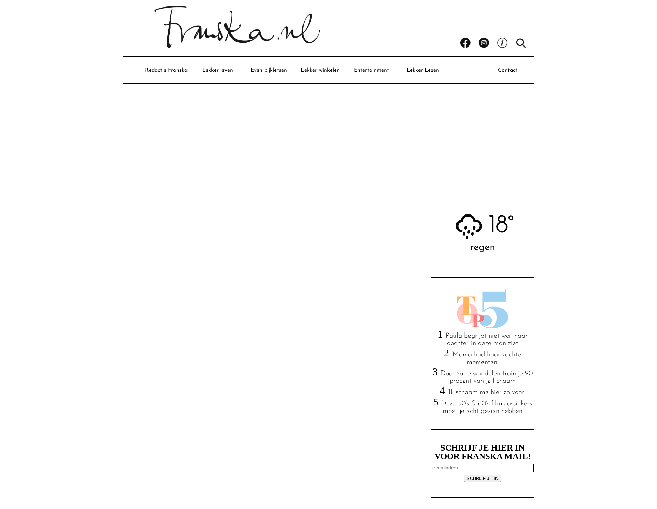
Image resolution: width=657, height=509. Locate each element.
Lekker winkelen (320, 70)
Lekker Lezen (423, 70)
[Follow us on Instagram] (487, 43)
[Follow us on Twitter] (506, 43)
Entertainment (371, 70)
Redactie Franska (166, 70)
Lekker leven (217, 70)
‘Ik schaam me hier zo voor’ (486, 392)
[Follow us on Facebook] (469, 43)
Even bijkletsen (268, 70)
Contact (507, 70)
